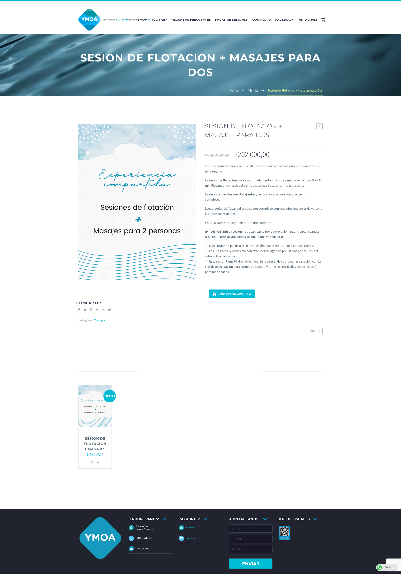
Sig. (313, 331)
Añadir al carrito (234, 294)
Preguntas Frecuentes (190, 20)
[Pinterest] (91, 309)
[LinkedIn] (103, 309)
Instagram (307, 20)
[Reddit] (109, 309)
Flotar (158, 20)
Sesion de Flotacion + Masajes (95, 444)
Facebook (284, 20)
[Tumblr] (97, 309)
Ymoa (142, 20)
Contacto (261, 20)
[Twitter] (85, 309)
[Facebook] (79, 309)
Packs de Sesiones (231, 20)
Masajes (99, 320)
